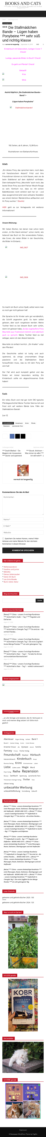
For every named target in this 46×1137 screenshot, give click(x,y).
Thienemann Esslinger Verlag (12, 780)
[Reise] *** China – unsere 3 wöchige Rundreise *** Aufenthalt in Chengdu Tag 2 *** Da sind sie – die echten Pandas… (24, 629)
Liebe (7, 767)
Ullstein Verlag (9, 784)
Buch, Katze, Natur (11, 582)
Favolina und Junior (11, 569)
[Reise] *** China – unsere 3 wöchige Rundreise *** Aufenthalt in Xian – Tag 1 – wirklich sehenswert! (24, 665)
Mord (32, 767)
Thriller (26, 779)
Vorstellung (26, 791)
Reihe (16, 771)
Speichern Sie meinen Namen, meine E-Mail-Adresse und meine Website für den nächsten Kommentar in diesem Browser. (20, 541)
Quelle (21, 201)
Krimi (27, 423)
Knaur (35, 759)
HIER (4, 207)
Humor (25, 755)
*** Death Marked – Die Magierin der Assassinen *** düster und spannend (12, 453)
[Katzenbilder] (23, 1057)
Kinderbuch (19, 423)
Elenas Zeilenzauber (12, 574)
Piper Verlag (7, 772)
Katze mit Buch (10, 577)
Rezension (6, 426)
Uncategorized (13, 20)
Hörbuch (35, 754)
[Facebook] (12, 436)
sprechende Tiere (17, 426)
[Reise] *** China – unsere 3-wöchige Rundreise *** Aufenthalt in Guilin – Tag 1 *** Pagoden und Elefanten (22, 617)
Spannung (23, 776)
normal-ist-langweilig (12, 44)
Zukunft (34, 791)
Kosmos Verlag (9, 763)
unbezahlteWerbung (12, 791)
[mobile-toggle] (4, 14)
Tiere (33, 780)
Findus (16, 751)
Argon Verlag (19, 739)
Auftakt (28, 739)
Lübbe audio (16, 768)
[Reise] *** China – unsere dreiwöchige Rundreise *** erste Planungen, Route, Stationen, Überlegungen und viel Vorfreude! (22, 844)
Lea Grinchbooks (10, 579)
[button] (42, 14)
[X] (17, 436)
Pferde (33, 423)
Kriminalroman (27, 763)
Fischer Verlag (24, 751)
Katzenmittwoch (9, 759)
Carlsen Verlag (14, 743)
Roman (6, 776)
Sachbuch (14, 775)
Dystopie (24, 747)
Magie (25, 767)
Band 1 (35, 739)
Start (4, 20)
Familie (38, 747)
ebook (32, 747)
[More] (28, 436)
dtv (19, 747)
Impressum (23, 1130)
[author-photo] (23, 476)
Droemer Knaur (10, 747)
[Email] (23, 436)
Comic (22, 743)
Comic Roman (30, 743)
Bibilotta (7, 572)
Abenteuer (9, 739)
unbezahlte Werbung (18, 787)
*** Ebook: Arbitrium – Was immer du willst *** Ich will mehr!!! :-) (34, 453)
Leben (36, 763)
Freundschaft (12, 754)
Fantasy (8, 750)
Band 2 (6, 743)
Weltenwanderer (10, 567)
